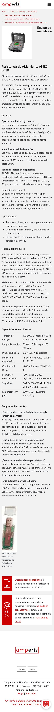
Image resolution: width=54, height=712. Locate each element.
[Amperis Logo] (27, 650)
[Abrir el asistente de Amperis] (46, 704)
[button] (21, 669)
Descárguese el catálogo (27, 579)
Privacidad (30, 693)
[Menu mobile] (49, 4)
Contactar (17, 704)
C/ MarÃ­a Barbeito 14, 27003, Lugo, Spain (27, 700)
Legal (20, 693)
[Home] (11, 4)
